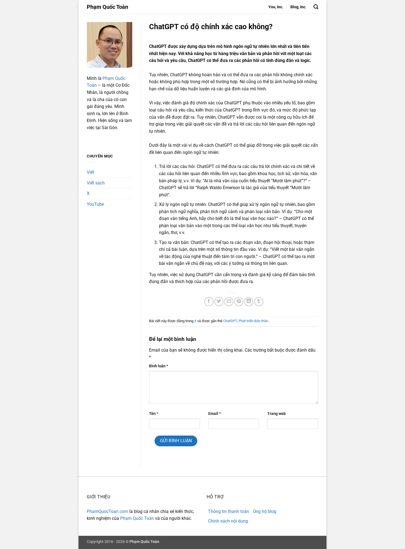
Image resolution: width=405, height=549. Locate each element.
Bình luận (158, 366)
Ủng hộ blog (264, 511)
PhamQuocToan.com (107, 511)
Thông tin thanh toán (228, 511)
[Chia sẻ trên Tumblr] (258, 301)
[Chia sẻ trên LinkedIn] (248, 301)
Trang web (276, 413)
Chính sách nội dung (228, 521)
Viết (90, 172)
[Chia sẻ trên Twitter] (218, 301)
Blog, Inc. (298, 7)
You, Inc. (275, 7)
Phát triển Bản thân (253, 321)
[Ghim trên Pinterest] (238, 301)
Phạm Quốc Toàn (107, 7)
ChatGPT (230, 321)
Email (214, 413)
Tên (153, 413)
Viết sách (96, 183)
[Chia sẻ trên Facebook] (209, 301)
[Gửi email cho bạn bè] (228, 301)
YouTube (95, 204)
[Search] (316, 7)
